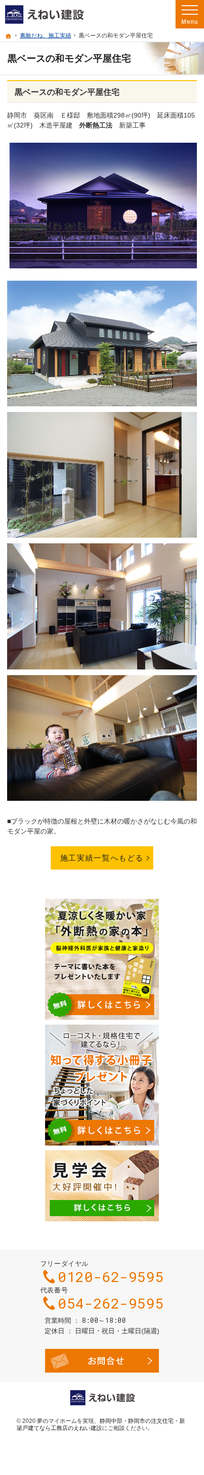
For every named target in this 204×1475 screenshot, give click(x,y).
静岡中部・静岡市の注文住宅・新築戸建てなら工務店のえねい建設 (101, 1425)
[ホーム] (8, 36)
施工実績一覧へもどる (102, 857)
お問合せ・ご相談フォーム (102, 1361)
